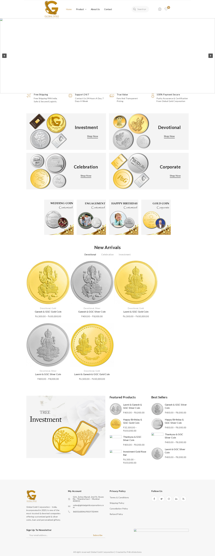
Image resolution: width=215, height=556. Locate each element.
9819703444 (92, 512)
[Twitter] (162, 499)
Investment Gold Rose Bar (134, 453)
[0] (166, 9)
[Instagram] (169, 499)
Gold (53, 308)
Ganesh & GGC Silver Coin (92, 311)
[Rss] (183, 499)
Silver (97, 308)
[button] (107, 55)
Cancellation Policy (119, 508)
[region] (107, 55)
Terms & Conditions (119, 497)
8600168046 (79, 512)
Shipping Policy (117, 503)
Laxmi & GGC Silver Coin (48, 374)
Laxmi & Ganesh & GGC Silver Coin (132, 406)
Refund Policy (116, 514)
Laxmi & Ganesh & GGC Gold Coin (92, 374)
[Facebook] (154, 499)
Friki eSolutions (134, 552)
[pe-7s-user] (160, 10)
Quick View (64, 277)
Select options (48, 298)
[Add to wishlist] (64, 266)
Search (134, 9)
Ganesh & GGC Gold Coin (48, 311)
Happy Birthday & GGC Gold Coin (132, 421)
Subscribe (97, 535)
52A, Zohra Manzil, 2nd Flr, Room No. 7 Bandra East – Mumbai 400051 (88, 499)
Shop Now (92, 136)
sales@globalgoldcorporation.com (88, 506)
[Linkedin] (176, 499)
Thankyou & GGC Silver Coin (132, 438)
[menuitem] (69, 9)
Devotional (45, 308)
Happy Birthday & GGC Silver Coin (174, 421)
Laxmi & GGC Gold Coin (135, 311)
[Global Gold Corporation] (51, 9)
